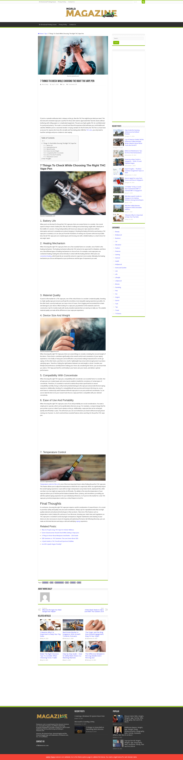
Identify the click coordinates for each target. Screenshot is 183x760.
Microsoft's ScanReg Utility (84, 722)
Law (116, 271)
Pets (116, 290)
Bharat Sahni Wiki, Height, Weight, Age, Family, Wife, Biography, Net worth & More (134, 719)
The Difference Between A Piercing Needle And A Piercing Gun (94, 656)
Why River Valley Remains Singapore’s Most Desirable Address (133, 207)
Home (41, 33)
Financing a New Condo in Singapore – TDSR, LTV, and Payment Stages (133, 161)
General (117, 258)
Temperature (59, 582)
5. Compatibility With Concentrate (54, 153)
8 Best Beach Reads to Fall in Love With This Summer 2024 (94, 610)
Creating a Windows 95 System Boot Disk (90, 716)
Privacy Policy (62, 2)
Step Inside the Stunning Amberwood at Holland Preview (132, 132)
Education (118, 245)
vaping (78, 521)
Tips (45, 33)
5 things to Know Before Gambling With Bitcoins (95, 728)
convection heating (46, 256)
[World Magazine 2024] (91, 12)
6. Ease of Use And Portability (53, 155)
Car (116, 241)
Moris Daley (45, 84)
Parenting (118, 287)
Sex (116, 294)
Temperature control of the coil (49, 484)
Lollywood (118, 281)
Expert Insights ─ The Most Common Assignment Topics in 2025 (134, 170)
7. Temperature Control (51, 156)
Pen (52, 582)
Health (117, 261)
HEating (45, 582)
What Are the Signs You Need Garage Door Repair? (51, 610)
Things (73, 582)
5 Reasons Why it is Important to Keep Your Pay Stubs (50, 634)
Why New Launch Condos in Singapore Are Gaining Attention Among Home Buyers (134, 198)
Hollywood (118, 264)
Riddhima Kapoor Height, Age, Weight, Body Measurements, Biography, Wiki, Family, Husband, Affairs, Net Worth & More (128, 731)
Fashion (117, 248)
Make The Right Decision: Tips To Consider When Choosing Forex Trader (49, 656)
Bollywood (118, 235)
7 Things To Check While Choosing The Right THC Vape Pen (59, 143)
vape (79, 582)
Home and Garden (120, 267)
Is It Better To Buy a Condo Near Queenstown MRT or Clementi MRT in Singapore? (133, 188)
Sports (117, 300)
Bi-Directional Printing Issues (47, 2)
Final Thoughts (46, 158)
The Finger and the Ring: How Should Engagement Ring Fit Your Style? (94, 634)
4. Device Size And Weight (52, 151)
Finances (117, 251)
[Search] (143, 1)
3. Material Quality (50, 149)
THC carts (89, 130)
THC (67, 582)
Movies (117, 284)
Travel (117, 310)
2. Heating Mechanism (51, 147)
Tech (116, 304)
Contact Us (71, 2)
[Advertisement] (73, 101)
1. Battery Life (49, 145)
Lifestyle (117, 277)
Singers (117, 297)
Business (118, 238)
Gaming (117, 254)
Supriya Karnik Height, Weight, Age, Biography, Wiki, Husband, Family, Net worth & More (134, 743)
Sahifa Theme (50, 757)
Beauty (117, 231)
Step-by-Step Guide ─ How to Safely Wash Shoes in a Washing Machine (72, 656)
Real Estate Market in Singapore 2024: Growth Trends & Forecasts (71, 634)
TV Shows (118, 313)
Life (116, 274)
